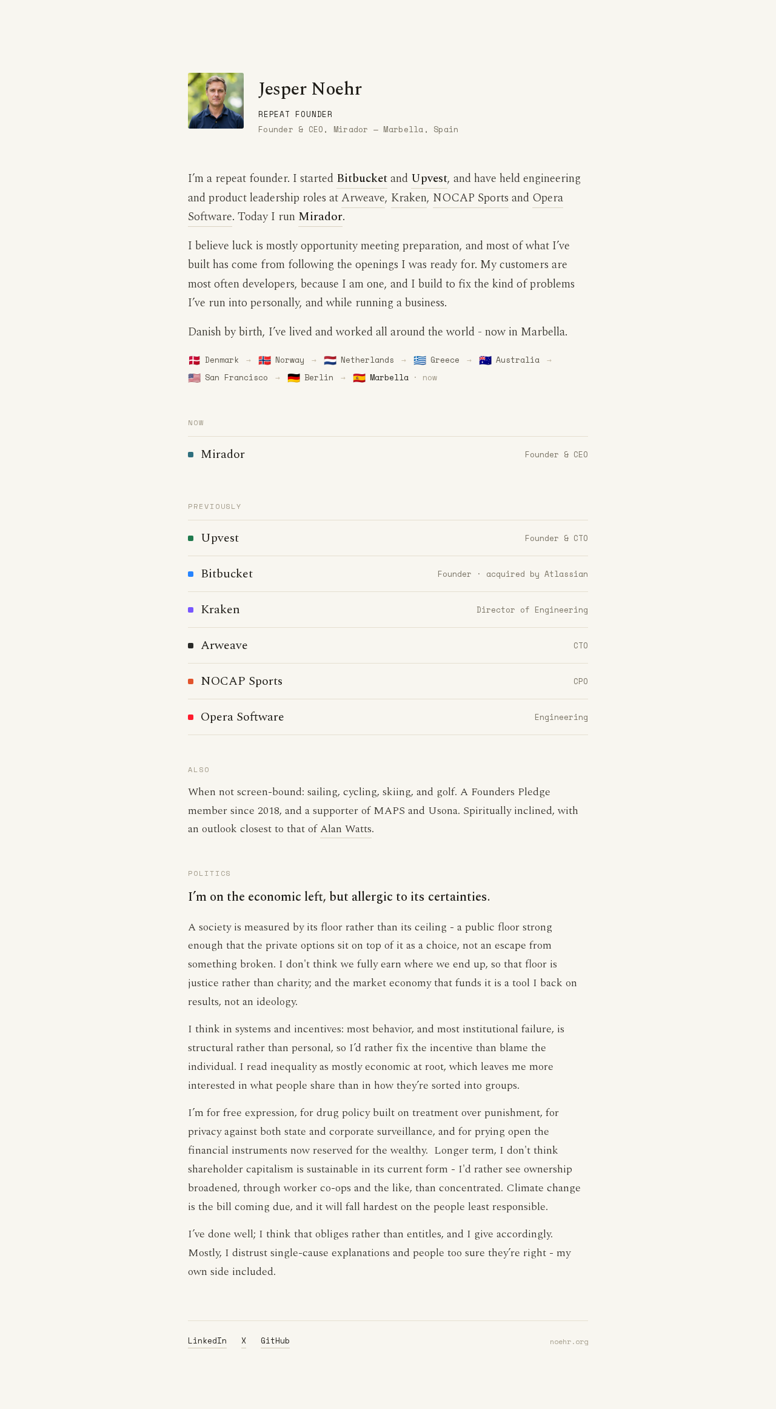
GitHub (275, 1340)
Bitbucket (361, 178)
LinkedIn (207, 1340)
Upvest (429, 178)
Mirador (320, 217)
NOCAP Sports (471, 198)
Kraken (409, 198)
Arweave (363, 198)
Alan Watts (346, 829)
